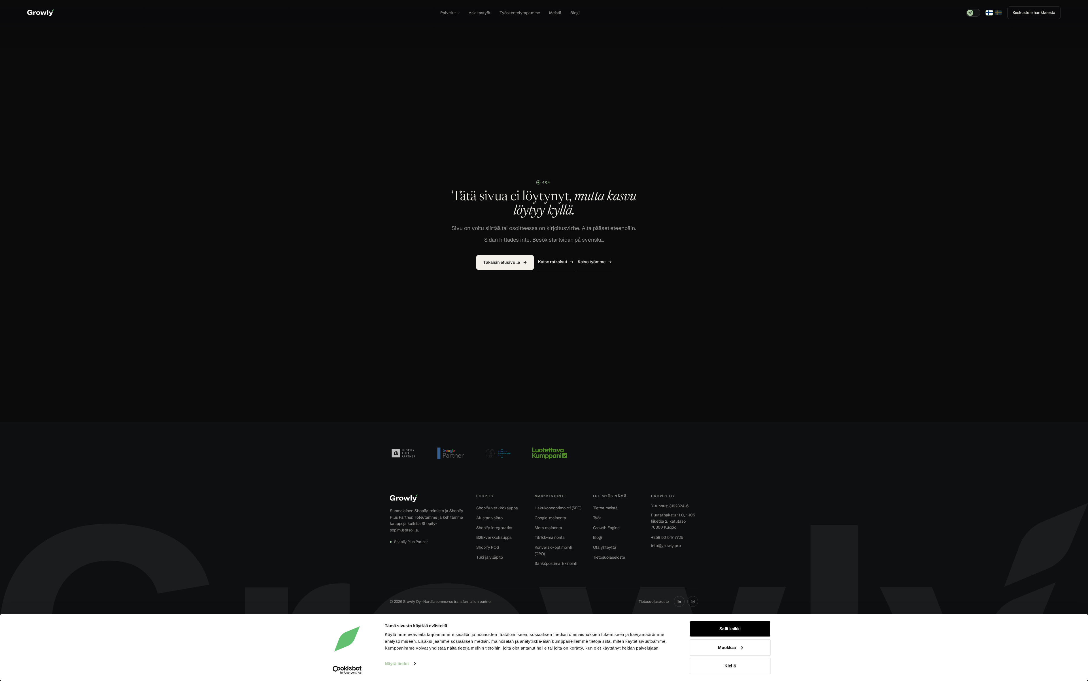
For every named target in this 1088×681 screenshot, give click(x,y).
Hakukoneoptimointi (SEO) (558, 507)
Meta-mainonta (548, 527)
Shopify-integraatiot (494, 527)
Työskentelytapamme (520, 12)
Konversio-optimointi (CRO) (553, 550)
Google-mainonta (550, 517)
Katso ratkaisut (556, 261)
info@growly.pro (666, 545)
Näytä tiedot (397, 663)
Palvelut (448, 12)
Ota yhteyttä (604, 547)
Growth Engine (606, 527)
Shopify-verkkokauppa (497, 507)
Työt (597, 517)
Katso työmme (595, 261)
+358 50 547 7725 (667, 537)
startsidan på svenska (575, 239)
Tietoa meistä (605, 507)
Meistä (555, 12)
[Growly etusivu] (40, 12)
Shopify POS (487, 547)
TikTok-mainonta (550, 537)
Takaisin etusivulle (505, 262)
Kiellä (730, 665)
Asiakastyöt (480, 12)
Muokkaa (727, 647)
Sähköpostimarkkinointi (556, 563)
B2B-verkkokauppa (494, 537)
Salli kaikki (730, 628)
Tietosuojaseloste (609, 557)
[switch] (973, 13)
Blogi (574, 12)
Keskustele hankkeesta (1034, 12)
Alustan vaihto (489, 517)
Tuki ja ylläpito (489, 557)
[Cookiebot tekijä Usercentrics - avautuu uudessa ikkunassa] (347, 670)
